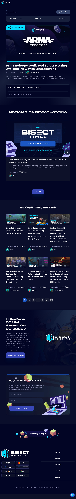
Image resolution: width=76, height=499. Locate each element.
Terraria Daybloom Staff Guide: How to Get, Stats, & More (14, 231)
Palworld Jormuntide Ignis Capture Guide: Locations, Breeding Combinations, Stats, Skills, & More (59, 276)
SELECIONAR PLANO (15, 355)
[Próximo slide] (67, 152)
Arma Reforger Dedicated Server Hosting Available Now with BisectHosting (36, 67)
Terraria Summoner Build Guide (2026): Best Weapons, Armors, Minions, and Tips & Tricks (37, 233)
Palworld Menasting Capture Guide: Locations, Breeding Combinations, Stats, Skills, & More (15, 276)
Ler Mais (38, 192)
